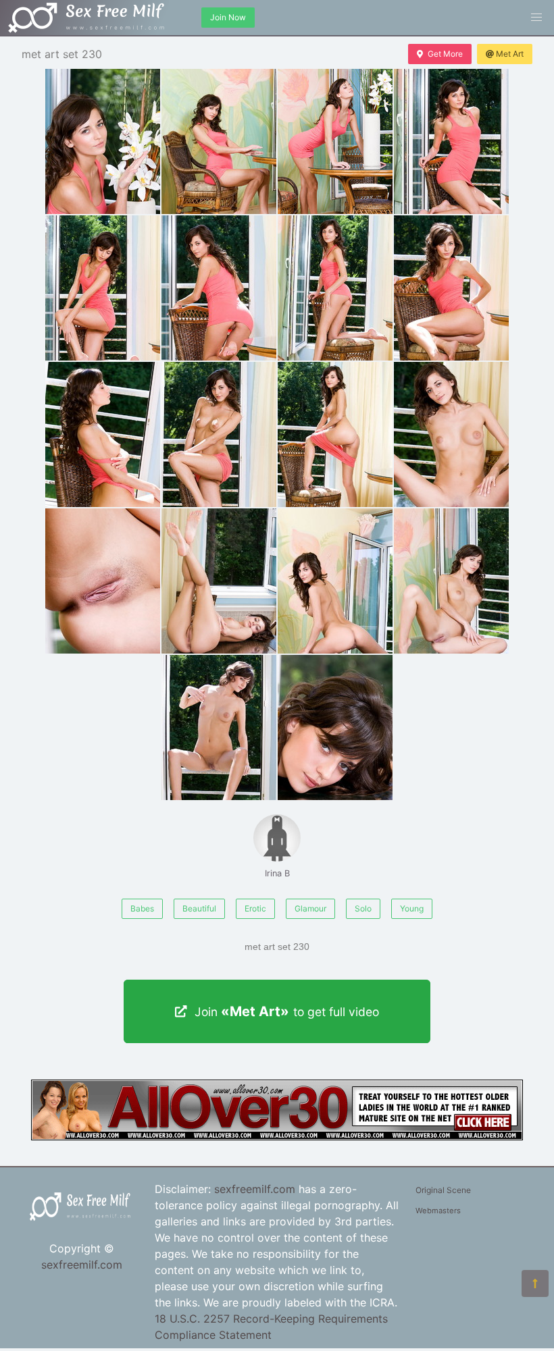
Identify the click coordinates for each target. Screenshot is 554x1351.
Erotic (255, 908)
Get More (445, 54)
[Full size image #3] (451, 141)
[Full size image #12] (102, 581)
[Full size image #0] (102, 141)
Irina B (277, 873)
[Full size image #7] (451, 288)
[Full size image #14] (335, 581)
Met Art (510, 54)
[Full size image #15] (451, 581)
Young (412, 908)
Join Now (228, 17)
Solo (363, 908)
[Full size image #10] (335, 434)
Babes (142, 908)
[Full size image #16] (218, 727)
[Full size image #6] (335, 288)
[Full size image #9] (218, 434)
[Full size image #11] (451, 434)
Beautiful (199, 908)
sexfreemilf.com (81, 1264)
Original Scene (443, 1190)
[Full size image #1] (218, 141)
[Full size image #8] (102, 434)
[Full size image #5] (218, 288)
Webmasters (438, 1210)
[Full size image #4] (102, 288)
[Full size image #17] (335, 727)
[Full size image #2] (335, 141)
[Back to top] (535, 1283)
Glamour (310, 908)
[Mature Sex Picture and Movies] (277, 1136)
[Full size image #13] (218, 581)
